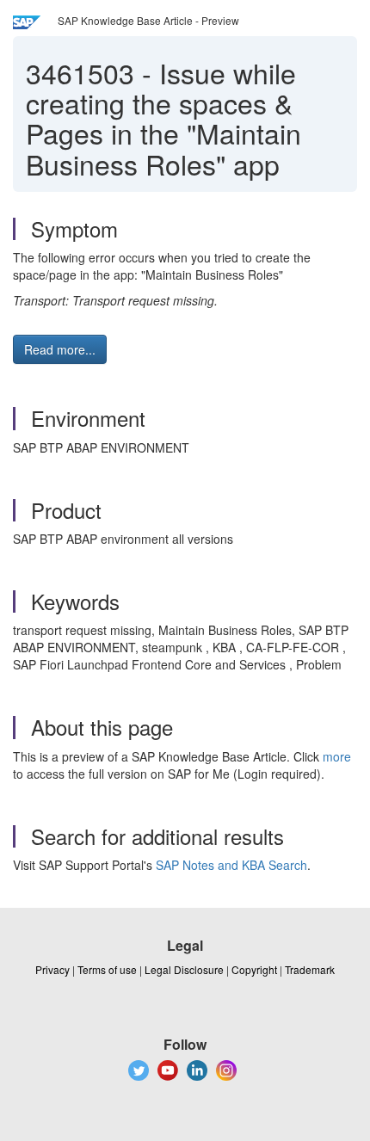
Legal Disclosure (184, 969)
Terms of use (107, 969)
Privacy (52, 969)
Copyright (254, 969)
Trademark (310, 969)
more (337, 756)
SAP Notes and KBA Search (231, 864)
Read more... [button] (60, 349)
